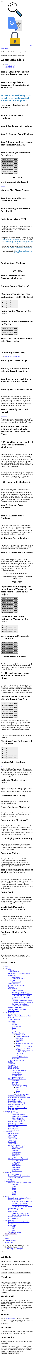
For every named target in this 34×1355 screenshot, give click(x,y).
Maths (14, 1028)
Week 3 (18, 1091)
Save (17, 1353)
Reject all (4, 1272)
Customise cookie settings (23, 1272)
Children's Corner (10, 1220)
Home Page (4, 48)
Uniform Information (14, 1217)
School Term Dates (14, 1019)
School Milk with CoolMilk (20, 1215)
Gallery (10, 1223)
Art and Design (20, 1034)
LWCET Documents (18, 990)
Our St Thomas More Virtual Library (19, 1222)
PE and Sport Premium (15, 1099)
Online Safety (12, 1225)
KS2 (13, 1228)
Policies (10, 1062)
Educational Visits (10, 1181)
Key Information (9, 1012)
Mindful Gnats (16, 1072)
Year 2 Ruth (11, 1137)
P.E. (17, 1055)
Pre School (8, 1172)
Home (6, 64)
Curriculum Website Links (20, 1057)
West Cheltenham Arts (18, 1077)
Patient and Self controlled (20, 1116)
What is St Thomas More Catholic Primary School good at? (22, 1202)
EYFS (14, 1023)
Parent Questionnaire (14, 1200)
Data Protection (13, 1218)
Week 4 (18, 1092)
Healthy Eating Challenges (20, 1086)
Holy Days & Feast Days (15, 1123)
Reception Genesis (13, 1133)
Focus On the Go (17, 1074)
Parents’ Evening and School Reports (19, 1198)
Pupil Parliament (13, 1109)
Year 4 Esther (12, 1140)
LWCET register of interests (20, 1006)
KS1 (13, 1227)
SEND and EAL (13, 1067)
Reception (15, 1184)
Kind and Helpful (17, 1118)
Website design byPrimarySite (14, 1248)
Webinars (15, 1082)
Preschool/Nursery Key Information (19, 1176)
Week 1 (18, 1087)
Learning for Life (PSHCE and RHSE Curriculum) (24, 1047)
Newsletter (15, 1080)
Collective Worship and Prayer (17, 1125)
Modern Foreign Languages (24, 1043)
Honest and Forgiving (18, 1120)
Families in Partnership (19, 1070)
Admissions (11, 1063)
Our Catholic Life (10, 66)
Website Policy (9, 1242)
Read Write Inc (16, 1026)
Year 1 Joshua (12, 1135)
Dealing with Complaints (15, 1104)
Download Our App (11, 1234)
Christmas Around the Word (20, 1094)
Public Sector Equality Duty (16, 1103)
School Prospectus (13, 1011)
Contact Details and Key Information (19, 973)
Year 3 (14, 1189)
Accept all (11, 1272)
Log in (6, 1235)
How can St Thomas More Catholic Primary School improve (22, 1205)
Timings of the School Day (16, 1060)
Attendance (11, 1065)
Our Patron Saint (13, 1128)
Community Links (10, 68)
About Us (7, 968)
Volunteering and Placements (17, 1009)
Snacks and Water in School (20, 1213)
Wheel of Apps (16, 1075)
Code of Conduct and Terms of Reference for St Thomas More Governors (21, 997)
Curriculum (11, 1021)
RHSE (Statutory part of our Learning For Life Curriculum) (24, 1051)
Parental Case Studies (14, 1106)
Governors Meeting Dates (19, 1004)
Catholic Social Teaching (15, 1121)
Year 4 (14, 1191)
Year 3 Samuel (12, 1138)
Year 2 (14, 1188)
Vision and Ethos (13, 983)
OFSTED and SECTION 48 (17, 1096)
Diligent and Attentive (18, 1114)
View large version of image (9, 159)
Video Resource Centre (15, 1232)
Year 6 (14, 1194)
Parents (7, 1196)
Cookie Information (10, 1240)
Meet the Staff (16, 982)
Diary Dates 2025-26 (14, 1014)
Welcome (11, 970)
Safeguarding (12, 975)
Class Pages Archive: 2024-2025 (18, 1159)
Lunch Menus (12, 1211)
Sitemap (7, 1238)
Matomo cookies (10, 1318)
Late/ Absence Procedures (16, 1210)
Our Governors (12, 989)
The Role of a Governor (19, 992)
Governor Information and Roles (22, 994)
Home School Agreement (15, 1208)
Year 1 (14, 1186)
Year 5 (14, 1193)
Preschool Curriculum (14, 1174)
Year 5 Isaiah (12, 1142)
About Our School (13, 972)
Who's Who (11, 980)
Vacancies (11, 987)
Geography (19, 1040)
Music (18, 1045)
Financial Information (14, 1101)
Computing (19, 1038)
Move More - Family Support (17, 1079)
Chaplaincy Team (13, 1126)
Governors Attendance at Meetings (22, 1002)
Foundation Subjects (18, 1033)
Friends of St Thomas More (16, 985)
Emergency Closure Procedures (17, 1108)
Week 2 (18, 1089)
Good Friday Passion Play (12, 356)
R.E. (13, 1029)
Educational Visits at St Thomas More (19, 1183)
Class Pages (8, 1131)
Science (14, 1031)
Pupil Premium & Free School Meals (19, 1097)
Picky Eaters (16, 1084)
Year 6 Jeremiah (13, 1143)
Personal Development (15, 1007)
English (14, 1024)
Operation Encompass (18, 978)
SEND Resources (13, 1068)
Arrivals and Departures (15, 1177)
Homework (15, 1058)
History (18, 1041)
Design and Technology (23, 1036)
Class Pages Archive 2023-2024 (17, 1145)
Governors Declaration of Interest (22, 1000)
